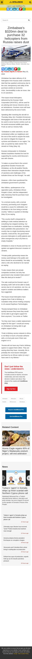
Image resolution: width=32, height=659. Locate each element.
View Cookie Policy (23, 653)
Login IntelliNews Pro (18, 6)
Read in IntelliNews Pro (16, 409)
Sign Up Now (11, 389)
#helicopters (13, 398)
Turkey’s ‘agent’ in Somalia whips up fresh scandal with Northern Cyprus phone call (15, 490)
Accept (15, 653)
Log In (9, 6)
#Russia (21, 398)
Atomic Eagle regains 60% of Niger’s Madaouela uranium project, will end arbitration (15, 451)
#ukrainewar (22, 401)
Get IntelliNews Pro (16, 416)
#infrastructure (13, 401)
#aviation (4, 401)
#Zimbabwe (4, 398)
